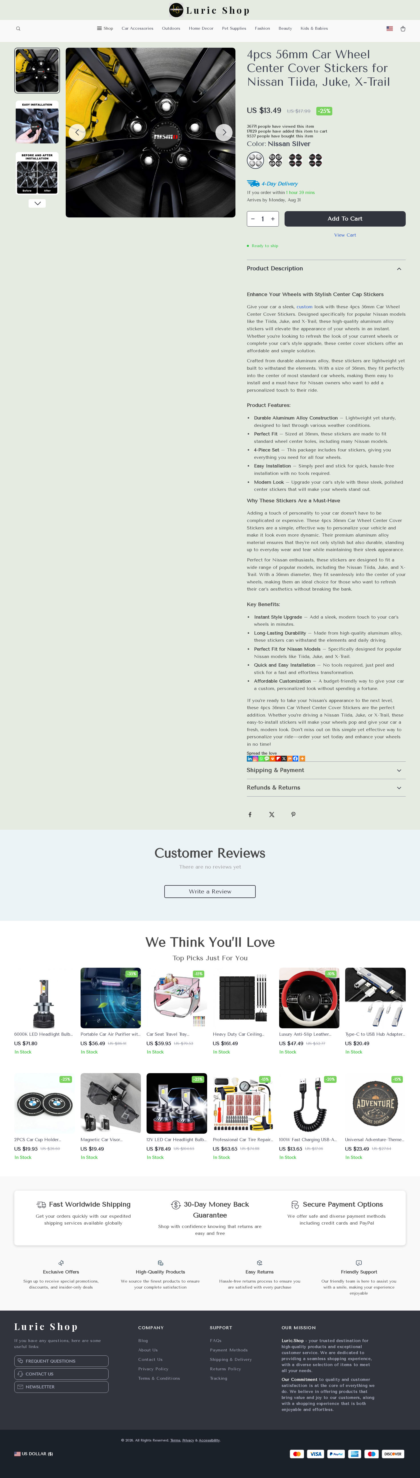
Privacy (188, 1440)
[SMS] (267, 758)
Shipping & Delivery (231, 1359)
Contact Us (150, 1359)
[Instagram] (255, 758)
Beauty (285, 28)
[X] (284, 758)
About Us (148, 1350)
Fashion (262, 28)
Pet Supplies (234, 28)
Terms (175, 1440)
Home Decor (201, 28)
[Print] (272, 758)
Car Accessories (137, 28)
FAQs (216, 1340)
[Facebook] (295, 758)
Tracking (218, 1378)
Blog (143, 1340)
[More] (302, 758)
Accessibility (209, 1440)
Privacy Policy (153, 1369)
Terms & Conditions (159, 1378)
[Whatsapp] (261, 758)
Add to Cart (345, 218)
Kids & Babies (314, 28)
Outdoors (171, 28)
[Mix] (290, 758)
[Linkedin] (250, 758)
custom (305, 306)
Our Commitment (300, 1379)
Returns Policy (225, 1369)
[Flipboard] (278, 758)
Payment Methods (229, 1350)
